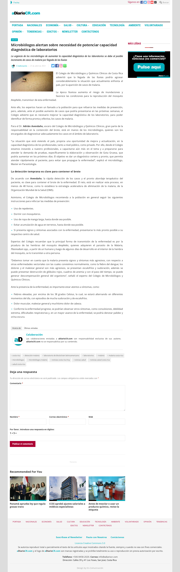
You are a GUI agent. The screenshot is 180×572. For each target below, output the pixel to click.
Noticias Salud (80, 360)
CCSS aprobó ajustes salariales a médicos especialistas (67, 505)
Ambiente (135, 25)
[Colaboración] (18, 344)
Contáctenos (90, 31)
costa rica (16, 355)
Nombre (15, 417)
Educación (99, 25)
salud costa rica (18, 364)
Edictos (52, 31)
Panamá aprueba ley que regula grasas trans (28, 505)
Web (91, 417)
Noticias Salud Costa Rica (100, 360)
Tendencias (34, 31)
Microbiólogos (18, 360)
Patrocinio (73, 462)
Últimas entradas (31, 328)
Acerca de (16, 328)
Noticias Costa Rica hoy (61, 360)
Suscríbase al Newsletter (69, 537)
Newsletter (70, 31)
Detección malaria (32, 355)
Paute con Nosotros (96, 537)
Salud (67, 25)
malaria (101, 355)
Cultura (82, 25)
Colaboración (21, 65)
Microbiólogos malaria (38, 360)
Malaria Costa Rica (116, 355)
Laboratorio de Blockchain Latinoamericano (61, 355)
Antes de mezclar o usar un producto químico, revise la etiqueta (104, 506)
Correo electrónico (59, 417)
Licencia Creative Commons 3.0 (90, 543)
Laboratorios (89, 355)
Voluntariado (154, 25)
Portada (17, 25)
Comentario (16, 383)
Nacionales (34, 25)
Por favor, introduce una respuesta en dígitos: (32, 429)
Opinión (17, 31)
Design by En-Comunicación (90, 568)
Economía (52, 25)
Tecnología (117, 25)
